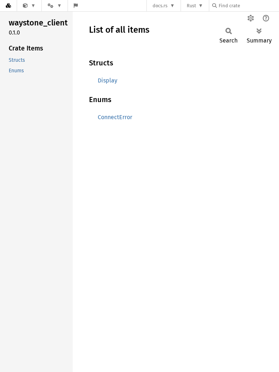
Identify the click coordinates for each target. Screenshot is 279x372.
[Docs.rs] (8, 5)
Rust (191, 5)
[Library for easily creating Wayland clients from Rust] (29, 5)
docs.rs (160, 5)
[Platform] (54, 5)
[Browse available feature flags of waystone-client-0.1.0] (76, 5)
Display (107, 80)
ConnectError (115, 117)
